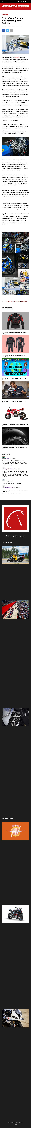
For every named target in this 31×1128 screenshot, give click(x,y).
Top (16, 1124)
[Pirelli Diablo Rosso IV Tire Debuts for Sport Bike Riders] (15, 436)
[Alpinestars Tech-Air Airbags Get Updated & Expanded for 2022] (15, 344)
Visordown (24, 301)
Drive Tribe (17, 301)
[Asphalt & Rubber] (15, 6)
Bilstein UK (9, 301)
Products (4, 14)
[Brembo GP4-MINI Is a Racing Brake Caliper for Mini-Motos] (15, 413)
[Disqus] (15, 475)
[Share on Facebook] (3, 30)
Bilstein (17, 57)
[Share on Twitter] (7, 30)
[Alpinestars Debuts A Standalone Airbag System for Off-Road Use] (15, 321)
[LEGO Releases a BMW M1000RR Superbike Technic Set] (15, 390)
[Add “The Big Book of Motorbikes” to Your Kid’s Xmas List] (15, 367)
